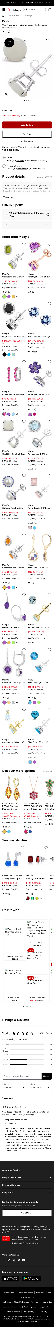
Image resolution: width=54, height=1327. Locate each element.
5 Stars (5, 1044)
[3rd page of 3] (30, 1006)
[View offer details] (27, 214)
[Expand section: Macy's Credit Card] (27, 1177)
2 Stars (5, 1059)
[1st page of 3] (23, 1006)
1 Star (5, 1064)
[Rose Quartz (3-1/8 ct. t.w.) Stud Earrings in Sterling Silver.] (40, 488)
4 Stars (5, 1049)
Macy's (5, 20)
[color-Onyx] (4, 354)
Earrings (28, 16)
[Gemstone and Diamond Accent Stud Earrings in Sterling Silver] (14, 256)
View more (8, 197)
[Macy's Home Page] (14, 9)
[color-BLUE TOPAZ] (34, 528)
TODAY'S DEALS (9, 3)
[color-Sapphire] (30, 831)
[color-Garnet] (28, 898)
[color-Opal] (13, 702)
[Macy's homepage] (3, 16)
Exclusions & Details (20, 1243)
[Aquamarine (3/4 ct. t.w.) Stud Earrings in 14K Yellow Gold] (40, 607)
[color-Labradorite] (13, 354)
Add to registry (27, 141)
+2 (17, 702)
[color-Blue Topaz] (13, 414)
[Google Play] (31, 1278)
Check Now (33, 1243)
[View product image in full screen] (6, 94)
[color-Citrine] (13, 296)
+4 (17, 297)
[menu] (4, 9)
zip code (20, 161)
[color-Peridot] (4, 296)
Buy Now (27, 134)
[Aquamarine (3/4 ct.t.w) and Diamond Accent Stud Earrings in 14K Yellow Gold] (14, 722)
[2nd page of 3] (27, 1006)
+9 (41, 898)
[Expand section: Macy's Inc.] (27, 1192)
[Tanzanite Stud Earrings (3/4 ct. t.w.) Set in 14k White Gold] (40, 316)
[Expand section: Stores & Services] (27, 1185)
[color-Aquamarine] (13, 587)
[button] (27, 70)
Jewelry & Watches (14, 16)
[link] (14, 286)
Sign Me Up (27, 1213)
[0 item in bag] (50, 9)
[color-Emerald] (32, 898)
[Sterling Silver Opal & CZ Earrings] (13, 859)
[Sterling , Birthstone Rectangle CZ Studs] (37, 859)
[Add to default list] (24, 244)
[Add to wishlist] (47, 38)
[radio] (4, 296)
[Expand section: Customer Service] (27, 1170)
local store (22, 169)
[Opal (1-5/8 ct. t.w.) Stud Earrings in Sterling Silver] (14, 434)
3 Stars (5, 1054)
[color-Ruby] (4, 414)
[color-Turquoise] (9, 354)
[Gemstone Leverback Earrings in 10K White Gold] (14, 607)
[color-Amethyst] (9, 296)
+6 (17, 587)
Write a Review (46, 1033)
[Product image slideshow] (27, 70)
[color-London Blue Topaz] (9, 831)
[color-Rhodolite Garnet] (34, 414)
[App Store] (10, 1278)
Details (33, 116)
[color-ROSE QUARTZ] (30, 528)
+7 (17, 414)
